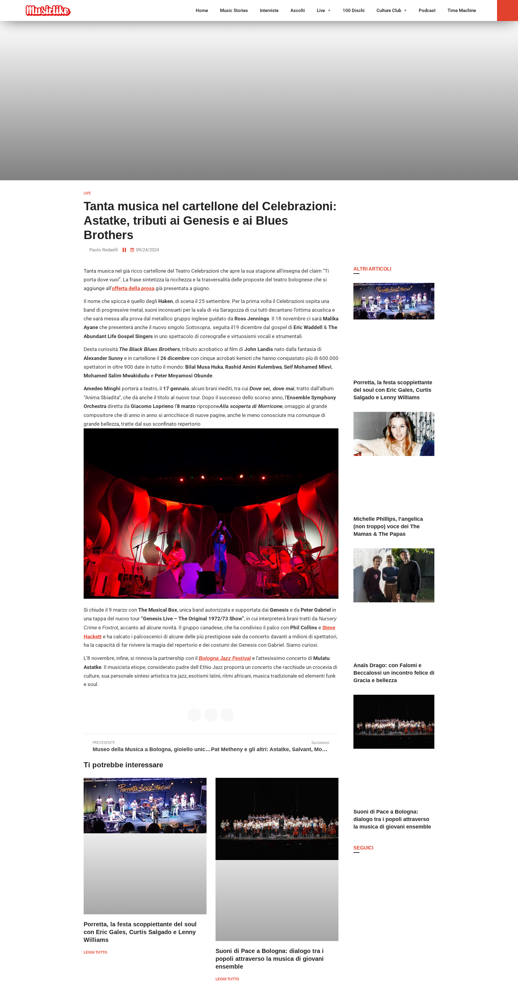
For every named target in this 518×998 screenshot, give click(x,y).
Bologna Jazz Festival (225, 658)
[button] (507, 10)
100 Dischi (354, 10)
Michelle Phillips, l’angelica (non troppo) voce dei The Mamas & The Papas (388, 526)
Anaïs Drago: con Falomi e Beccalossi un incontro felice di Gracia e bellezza (393, 672)
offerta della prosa (133, 288)
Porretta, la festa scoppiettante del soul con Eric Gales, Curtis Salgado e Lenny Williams (140, 932)
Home (202, 10)
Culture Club (389, 10)
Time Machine (462, 10)
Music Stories (234, 10)
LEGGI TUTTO (95, 952)
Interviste (269, 10)
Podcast (427, 10)
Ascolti (297, 10)
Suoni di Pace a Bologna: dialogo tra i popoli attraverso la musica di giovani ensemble (270, 959)
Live (321, 10)
